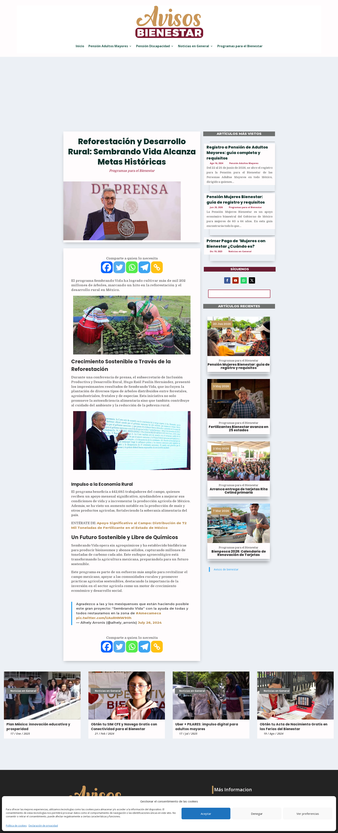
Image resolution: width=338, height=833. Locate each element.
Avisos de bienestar (226, 569)
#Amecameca (148, 613)
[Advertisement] (169, 96)
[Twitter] (119, 267)
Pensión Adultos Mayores (108, 46)
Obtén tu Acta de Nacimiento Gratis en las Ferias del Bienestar (293, 726)
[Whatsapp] (132, 267)
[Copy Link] (157, 267)
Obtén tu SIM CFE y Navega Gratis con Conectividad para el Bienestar (124, 726)
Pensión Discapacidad (153, 46)
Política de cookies (16, 825)
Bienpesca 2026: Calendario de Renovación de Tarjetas (238, 553)
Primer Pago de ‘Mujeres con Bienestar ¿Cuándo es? (236, 243)
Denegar (257, 814)
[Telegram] (144, 267)
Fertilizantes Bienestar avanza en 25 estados (238, 428)
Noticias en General (193, 46)
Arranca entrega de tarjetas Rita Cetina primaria (239, 491)
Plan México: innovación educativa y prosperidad (38, 726)
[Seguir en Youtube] (235, 280)
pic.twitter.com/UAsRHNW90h (103, 618)
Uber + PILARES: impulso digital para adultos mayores (206, 726)
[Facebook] (107, 267)
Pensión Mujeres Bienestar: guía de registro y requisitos (236, 199)
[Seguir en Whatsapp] (244, 280)
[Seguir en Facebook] (227, 280)
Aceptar (206, 814)
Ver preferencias (308, 814)
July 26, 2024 (150, 623)
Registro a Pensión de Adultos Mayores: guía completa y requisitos (237, 152)
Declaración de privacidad (43, 825)
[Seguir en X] (252, 280)
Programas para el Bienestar (239, 46)
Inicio (80, 46)
